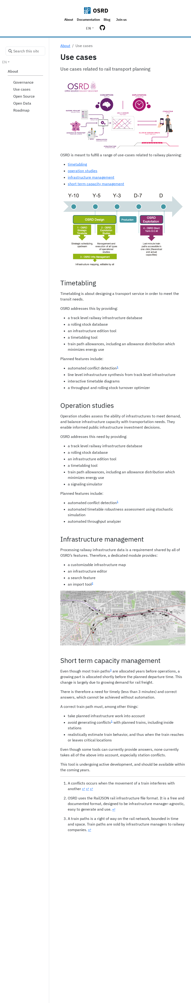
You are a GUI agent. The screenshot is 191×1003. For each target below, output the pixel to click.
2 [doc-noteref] (92, 583)
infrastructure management (91, 177)
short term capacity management (96, 183)
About (68, 19)
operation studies (82, 170)
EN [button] (4, 62)
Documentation (88, 19)
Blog (107, 19)
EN (88, 28)
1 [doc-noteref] (117, 367)
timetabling (77, 164)
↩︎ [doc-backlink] (83, 788)
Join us (121, 19)
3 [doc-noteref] (111, 670)
